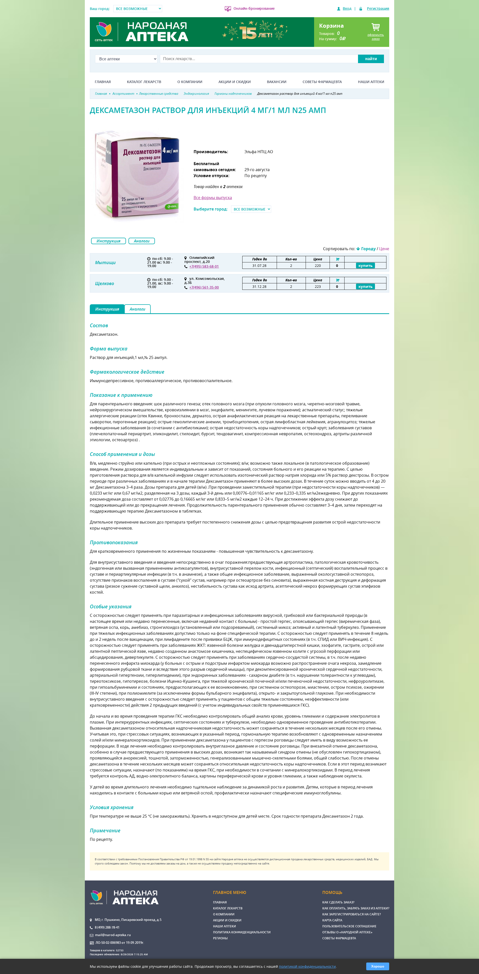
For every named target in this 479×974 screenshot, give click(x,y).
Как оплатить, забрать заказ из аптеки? (355, 908)
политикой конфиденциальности (307, 966)
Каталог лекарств (144, 82)
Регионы (220, 938)
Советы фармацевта (322, 82)
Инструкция (108, 241)
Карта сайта (332, 920)
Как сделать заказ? (338, 902)
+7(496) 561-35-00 (204, 287)
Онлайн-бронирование (254, 8)
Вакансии (276, 82)
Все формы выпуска (213, 197)
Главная (103, 82)
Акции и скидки (235, 82)
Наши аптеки (371, 82)
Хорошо (377, 966)
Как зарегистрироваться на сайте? (351, 914)
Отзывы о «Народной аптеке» (347, 932)
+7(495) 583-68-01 (204, 266)
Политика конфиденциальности (242, 932)
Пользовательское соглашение (349, 926)
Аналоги (141, 241)
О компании (189, 82)
